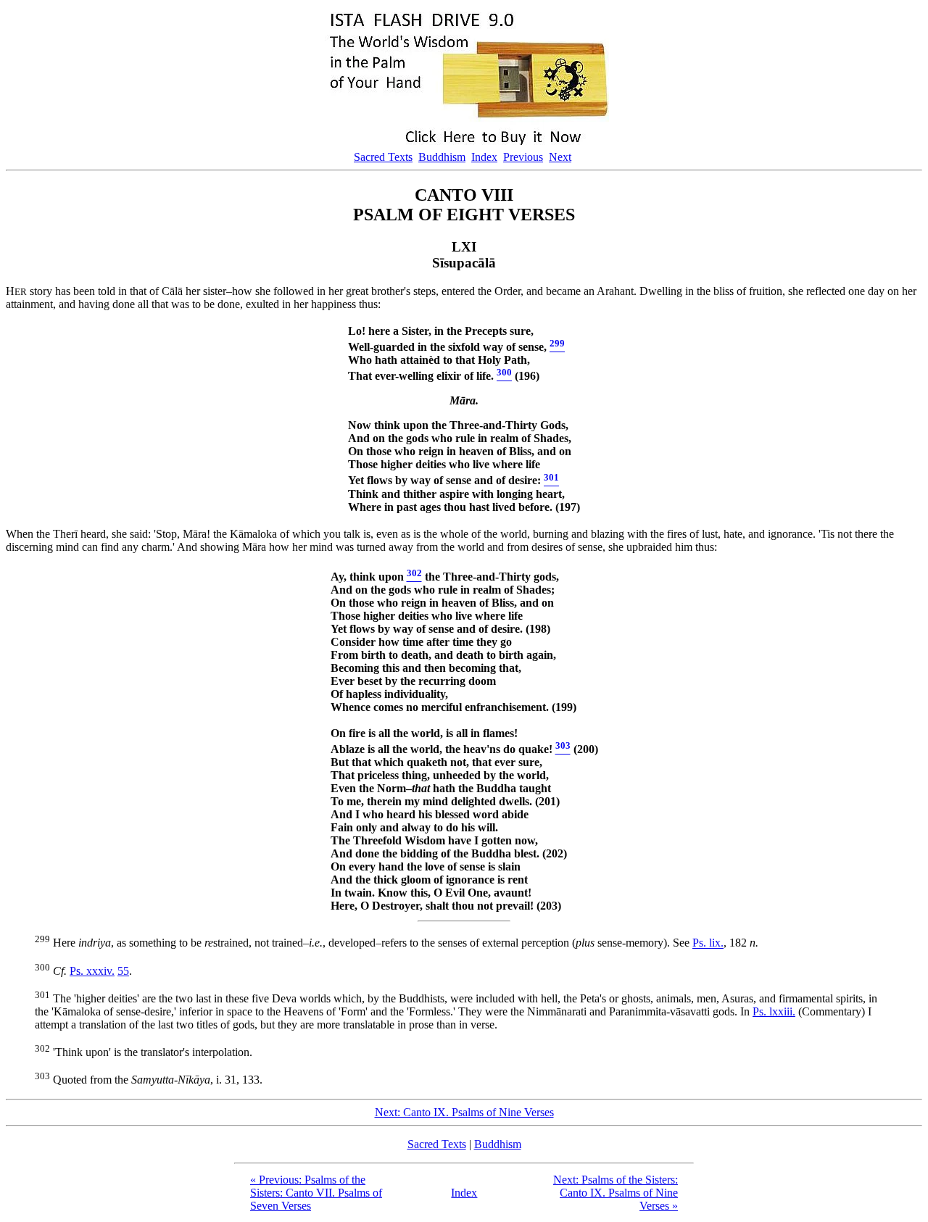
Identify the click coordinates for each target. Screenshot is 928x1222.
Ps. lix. (708, 943)
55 (123, 971)
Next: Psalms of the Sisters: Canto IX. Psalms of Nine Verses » (615, 1192)
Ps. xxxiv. (92, 971)
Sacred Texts (383, 157)
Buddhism (441, 157)
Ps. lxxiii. (774, 1011)
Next (560, 157)
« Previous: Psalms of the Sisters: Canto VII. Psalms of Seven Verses (316, 1192)
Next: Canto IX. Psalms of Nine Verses (464, 1112)
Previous (523, 157)
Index (484, 157)
